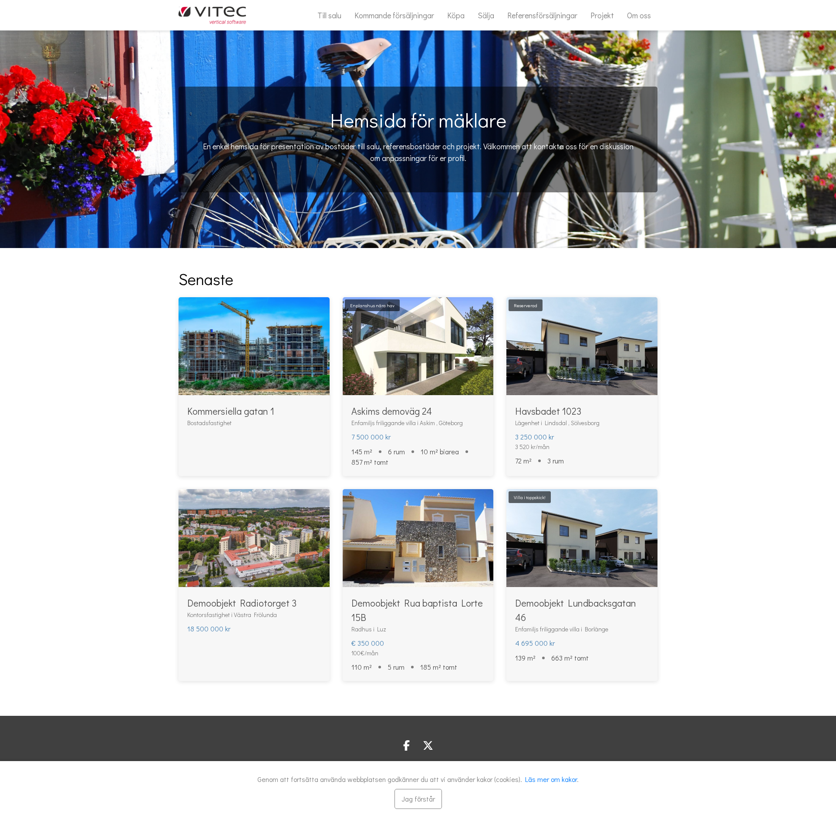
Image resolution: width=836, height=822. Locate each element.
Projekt (602, 15)
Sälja (486, 15)
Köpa (456, 15)
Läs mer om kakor (551, 779)
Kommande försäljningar (394, 15)
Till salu (329, 15)
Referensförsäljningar (542, 15)
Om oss (639, 15)
